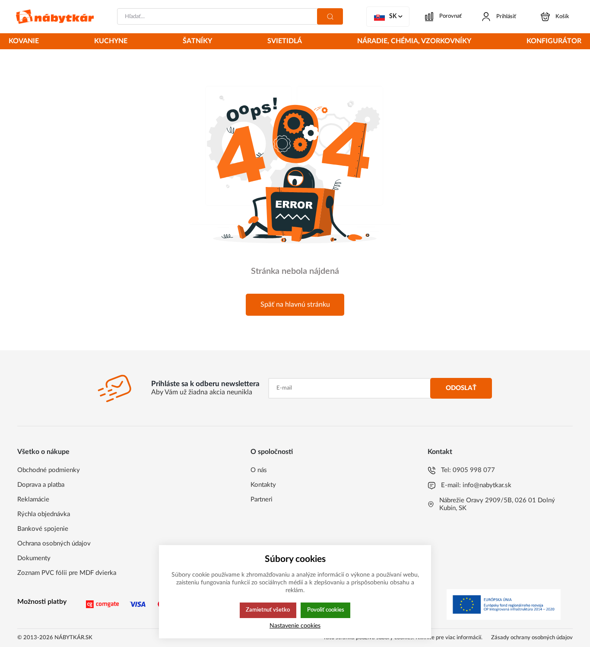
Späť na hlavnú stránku (295, 304)
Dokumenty (34, 558)
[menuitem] (24, 42)
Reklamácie (33, 499)
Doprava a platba (40, 485)
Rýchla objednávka (43, 514)
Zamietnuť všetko (268, 610)
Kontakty (263, 485)
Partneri (262, 499)
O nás (259, 470)
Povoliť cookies (325, 610)
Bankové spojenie (42, 529)
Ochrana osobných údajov (54, 543)
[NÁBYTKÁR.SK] (55, 17)
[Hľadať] (330, 16)
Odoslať (461, 388)
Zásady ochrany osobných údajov (532, 638)
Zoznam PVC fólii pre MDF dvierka (66, 573)
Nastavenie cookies (295, 625)
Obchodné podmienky (48, 470)
